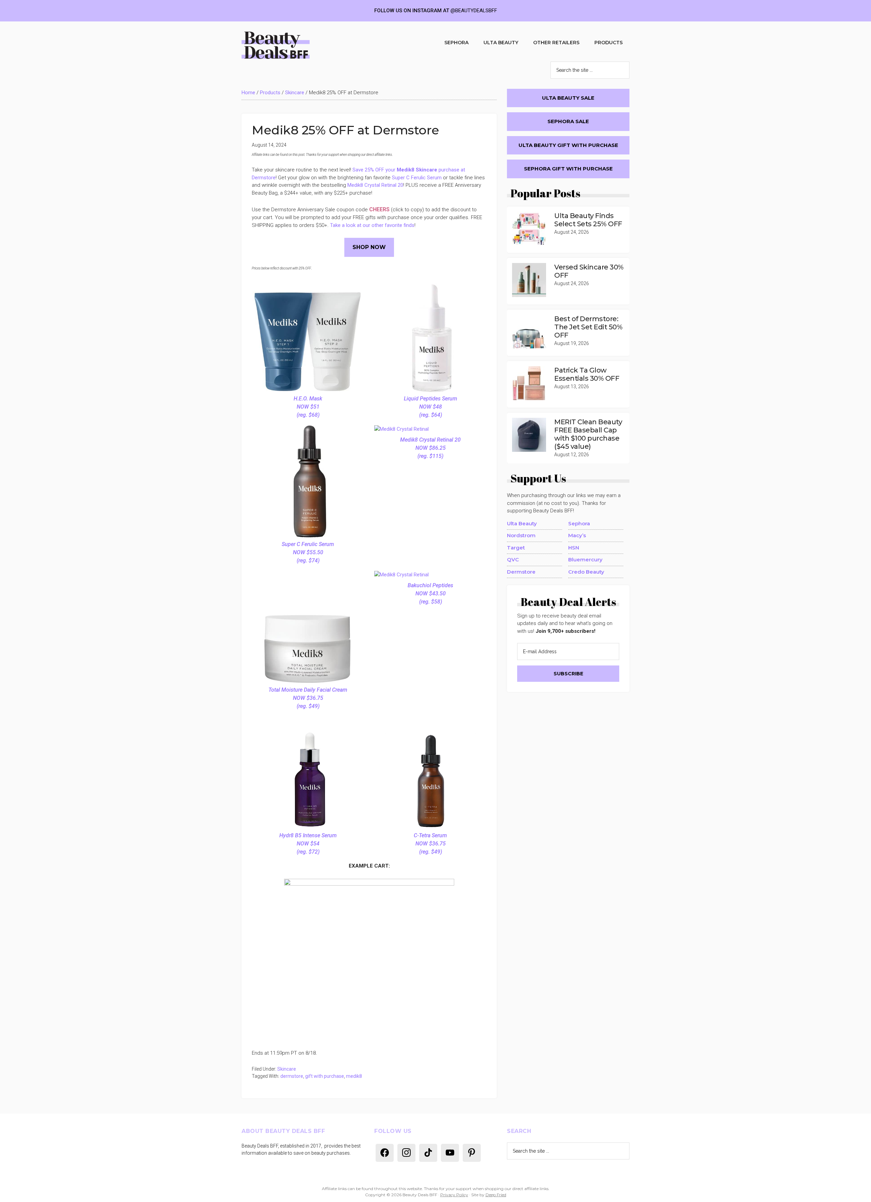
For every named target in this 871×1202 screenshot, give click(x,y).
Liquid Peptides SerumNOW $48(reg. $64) (430, 406)
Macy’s (577, 535)
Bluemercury (585, 559)
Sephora (579, 523)
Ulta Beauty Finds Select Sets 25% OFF (588, 220)
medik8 (354, 1076)
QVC (513, 559)
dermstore (291, 1076)
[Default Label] (385, 1152)
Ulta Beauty (522, 523)
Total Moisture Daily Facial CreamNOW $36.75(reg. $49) (307, 698)
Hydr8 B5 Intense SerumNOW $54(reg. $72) (308, 843)
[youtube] (450, 1152)
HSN (573, 547)
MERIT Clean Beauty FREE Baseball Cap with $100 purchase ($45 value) (588, 434)
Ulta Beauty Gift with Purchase (568, 145)
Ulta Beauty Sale (568, 98)
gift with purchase (324, 1076)
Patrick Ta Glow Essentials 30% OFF (586, 374)
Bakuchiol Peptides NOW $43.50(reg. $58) (430, 593)
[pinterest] (472, 1152)
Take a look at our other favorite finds (372, 225)
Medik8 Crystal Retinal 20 (375, 185)
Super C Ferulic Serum (417, 178)
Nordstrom (521, 535)
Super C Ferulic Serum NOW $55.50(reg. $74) (308, 552)
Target (516, 547)
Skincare (294, 92)
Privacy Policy (454, 1194)
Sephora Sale (568, 121)
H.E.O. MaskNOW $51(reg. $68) (308, 406)
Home (248, 92)
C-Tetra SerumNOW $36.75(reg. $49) (430, 843)
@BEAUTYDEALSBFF (473, 10)
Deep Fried (496, 1194)
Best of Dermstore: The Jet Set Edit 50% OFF (588, 327)
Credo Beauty (586, 572)
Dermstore (521, 572)
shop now (369, 247)
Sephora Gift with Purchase (568, 168)
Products (270, 92)
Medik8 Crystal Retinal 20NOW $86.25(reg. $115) (430, 448)
